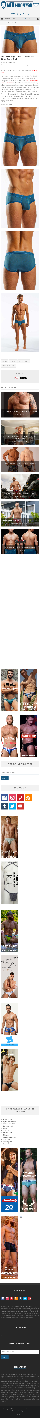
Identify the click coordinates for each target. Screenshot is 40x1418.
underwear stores (8, 366)
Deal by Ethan (23, 361)
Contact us (20, 1415)
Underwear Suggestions (25, 65)
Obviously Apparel (9, 1137)
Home (3, 23)
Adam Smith (7, 1119)
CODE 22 (6, 1130)
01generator (24, 1411)
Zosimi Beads (8, 1144)
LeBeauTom (7, 1133)
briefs (4, 361)
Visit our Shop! (21, 14)
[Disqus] (20, 585)
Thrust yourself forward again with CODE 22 (20, 493)
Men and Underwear (10, 65)
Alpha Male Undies (9, 1122)
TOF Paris (6, 1139)
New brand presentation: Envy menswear (20, 548)
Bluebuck (6, 1128)
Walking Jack (7, 1142)
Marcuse (6, 1135)
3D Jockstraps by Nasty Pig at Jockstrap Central (20, 411)
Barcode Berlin (8, 1126)
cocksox (13, 361)
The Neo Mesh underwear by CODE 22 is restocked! (20, 520)
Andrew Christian (9, 1124)
